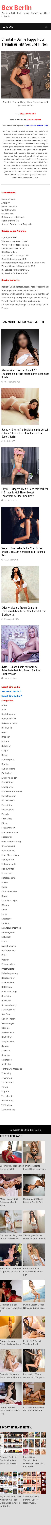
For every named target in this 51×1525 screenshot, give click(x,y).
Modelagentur (8, 932)
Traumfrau (6, 1078)
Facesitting (6, 805)
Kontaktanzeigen (9, 900)
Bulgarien (6, 746)
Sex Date (5, 1014)
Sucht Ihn (6, 1064)
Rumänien (6, 996)
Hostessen (6, 873)
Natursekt (6, 937)
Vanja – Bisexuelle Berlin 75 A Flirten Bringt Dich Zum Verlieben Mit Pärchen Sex (23, 552)
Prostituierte (7, 968)
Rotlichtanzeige (9, 991)
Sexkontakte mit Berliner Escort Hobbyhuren (31, 1499)
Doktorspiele (7, 759)
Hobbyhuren (7, 859)
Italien (4, 887)
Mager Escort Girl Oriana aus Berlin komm (9, 1202)
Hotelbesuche (8, 878)
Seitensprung (8, 1009)
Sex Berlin (16, 7)
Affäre (4, 705)
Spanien (5, 1055)
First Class (6, 818)
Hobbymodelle (8, 864)
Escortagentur (8, 796)
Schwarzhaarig (8, 1005)
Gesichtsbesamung (11, 841)
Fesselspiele (7, 809)
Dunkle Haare (8, 768)
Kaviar (4, 896)
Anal (3, 709)
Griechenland (8, 846)
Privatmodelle (8, 964)
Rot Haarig (6, 987)
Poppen (5, 959)
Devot (4, 755)
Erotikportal (7, 787)
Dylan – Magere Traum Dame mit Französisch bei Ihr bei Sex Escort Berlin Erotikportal (23, 611)
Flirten (4, 823)
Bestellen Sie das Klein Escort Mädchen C (11, 1307)
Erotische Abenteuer (11, 791)
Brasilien (5, 736)
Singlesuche (7, 1041)
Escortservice (8, 800)
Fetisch (5, 814)
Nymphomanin (8, 946)
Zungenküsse (8, 1109)
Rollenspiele (7, 982)
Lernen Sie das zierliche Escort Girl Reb (10, 1410)
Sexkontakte (7, 1032)
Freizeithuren (8, 827)
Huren (4, 882)
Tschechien (7, 1082)
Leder (4, 914)
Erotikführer (7, 782)
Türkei (4, 1087)
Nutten (4, 941)
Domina (5, 764)
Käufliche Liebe (9, 891)
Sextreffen (6, 1037)
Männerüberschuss (11, 927)
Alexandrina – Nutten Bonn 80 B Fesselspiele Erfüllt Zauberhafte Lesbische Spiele (25, 374)
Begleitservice (8, 718)
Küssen (5, 905)
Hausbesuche (8, 850)
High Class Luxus (10, 855)
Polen (4, 955)
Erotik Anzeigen (9, 777)
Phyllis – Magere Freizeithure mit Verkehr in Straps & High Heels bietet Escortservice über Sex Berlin (24, 492)
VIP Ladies (6, 1105)
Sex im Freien (8, 1018)
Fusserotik (6, 837)
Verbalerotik (7, 1096)
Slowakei (5, 1050)
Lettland (5, 923)
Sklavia (4, 1046)
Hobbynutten (7, 868)
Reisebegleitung (9, 973)
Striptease (6, 1059)
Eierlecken (6, 773)
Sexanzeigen (7, 1023)
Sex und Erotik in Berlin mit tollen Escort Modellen (8, 1460)
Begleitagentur (8, 714)
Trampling (6, 1073)
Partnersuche (8, 950)
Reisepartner (8, 978)
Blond (4, 732)
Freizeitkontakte (9, 832)
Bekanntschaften (9, 723)
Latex (4, 909)
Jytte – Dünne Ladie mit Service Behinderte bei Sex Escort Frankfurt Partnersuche (21, 670)
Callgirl (4, 750)
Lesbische (6, 918)
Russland (6, 1000)
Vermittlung (7, 1100)
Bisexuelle (6, 727)
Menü (9, 26)
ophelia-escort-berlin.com (36, 125)
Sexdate (5, 1028)
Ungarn (5, 1091)
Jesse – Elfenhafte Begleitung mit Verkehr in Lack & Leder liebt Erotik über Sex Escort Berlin (25, 433)
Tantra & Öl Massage (11, 1069)
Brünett (5, 741)
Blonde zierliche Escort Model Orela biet (32, 1271)
